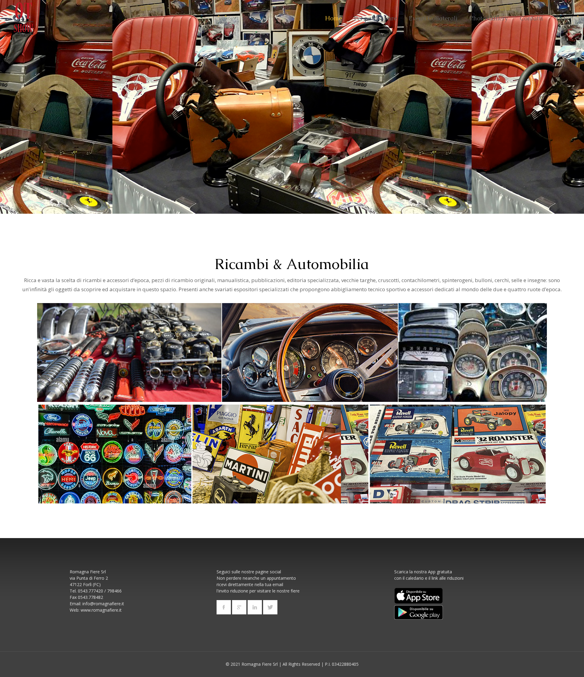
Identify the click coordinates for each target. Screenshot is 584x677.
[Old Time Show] (23, 18)
